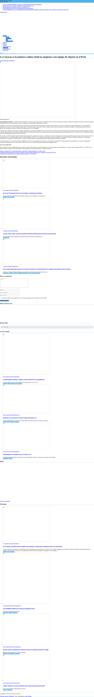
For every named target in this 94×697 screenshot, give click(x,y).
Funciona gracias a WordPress (7, 696)
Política (4, 43)
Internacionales (9, 41)
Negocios (2, 151)
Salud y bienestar (7, 46)
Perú (7, 39)
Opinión (5, 45)
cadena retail (25, 151)
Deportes (5, 42)
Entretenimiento (6, 49)
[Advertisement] (47, 24)
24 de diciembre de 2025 (9, 605)
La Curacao (40, 151)
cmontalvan (12, 60)
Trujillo (7, 37)
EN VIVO (5, 50)
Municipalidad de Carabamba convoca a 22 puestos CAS (16, 7)
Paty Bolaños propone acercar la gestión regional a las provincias (18, 8)
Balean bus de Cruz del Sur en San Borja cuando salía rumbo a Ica (18, 5)
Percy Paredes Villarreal (23, 273)
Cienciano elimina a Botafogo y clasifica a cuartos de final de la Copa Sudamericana (22, 4)
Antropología (6, 273)
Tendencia (11, 197)
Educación (5, 612)
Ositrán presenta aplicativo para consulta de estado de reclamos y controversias (18, 153)
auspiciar (19, 151)
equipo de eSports (32, 151)
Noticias (5, 36)
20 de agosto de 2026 (8, 376)
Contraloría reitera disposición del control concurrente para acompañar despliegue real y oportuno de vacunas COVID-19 (28, 152)
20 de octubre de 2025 (8, 683)
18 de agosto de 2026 (8, 451)
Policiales (11, 422)
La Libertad (8, 38)
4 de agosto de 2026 (8, 190)
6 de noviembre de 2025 (8, 646)
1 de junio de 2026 (7, 266)
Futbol (8, 383)
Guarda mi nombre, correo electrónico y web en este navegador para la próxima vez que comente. (24, 298)
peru (44, 151)
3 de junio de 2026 (7, 230)
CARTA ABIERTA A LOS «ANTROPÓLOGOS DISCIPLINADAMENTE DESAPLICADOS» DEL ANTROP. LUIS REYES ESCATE (36, 9)
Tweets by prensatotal (5, 501)
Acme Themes (28, 696)
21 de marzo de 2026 (8, 543)
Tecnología (5, 47)
